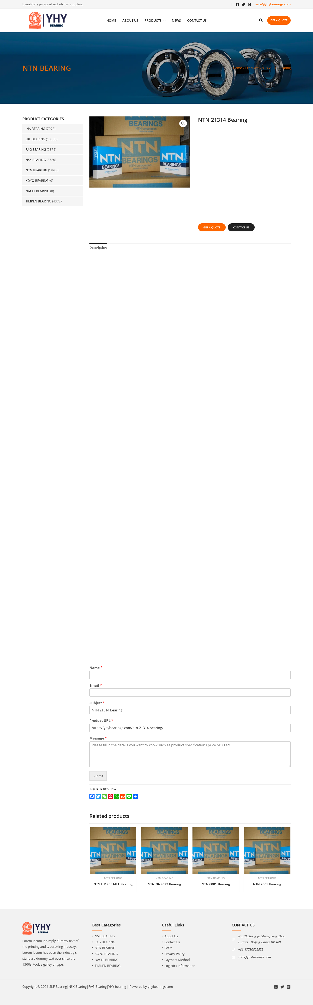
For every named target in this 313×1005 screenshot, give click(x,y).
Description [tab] (98, 247)
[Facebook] (237, 4)
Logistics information (179, 965)
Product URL (101, 720)
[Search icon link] (261, 20)
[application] (163, 20)
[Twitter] (243, 4)
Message (98, 738)
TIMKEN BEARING (38, 201)
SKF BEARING (35, 139)
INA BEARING (35, 128)
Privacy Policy (174, 954)
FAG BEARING (36, 149)
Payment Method (177, 960)
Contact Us (172, 942)
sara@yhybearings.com (254, 957)
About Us (171, 936)
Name (95, 668)
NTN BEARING (36, 170)
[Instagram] (249, 4)
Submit (98, 776)
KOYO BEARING (37, 180)
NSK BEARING (36, 160)
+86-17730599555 (250, 949)
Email (95, 685)
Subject (97, 703)
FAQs (168, 948)
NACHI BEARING (37, 191)
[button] (183, 123)
